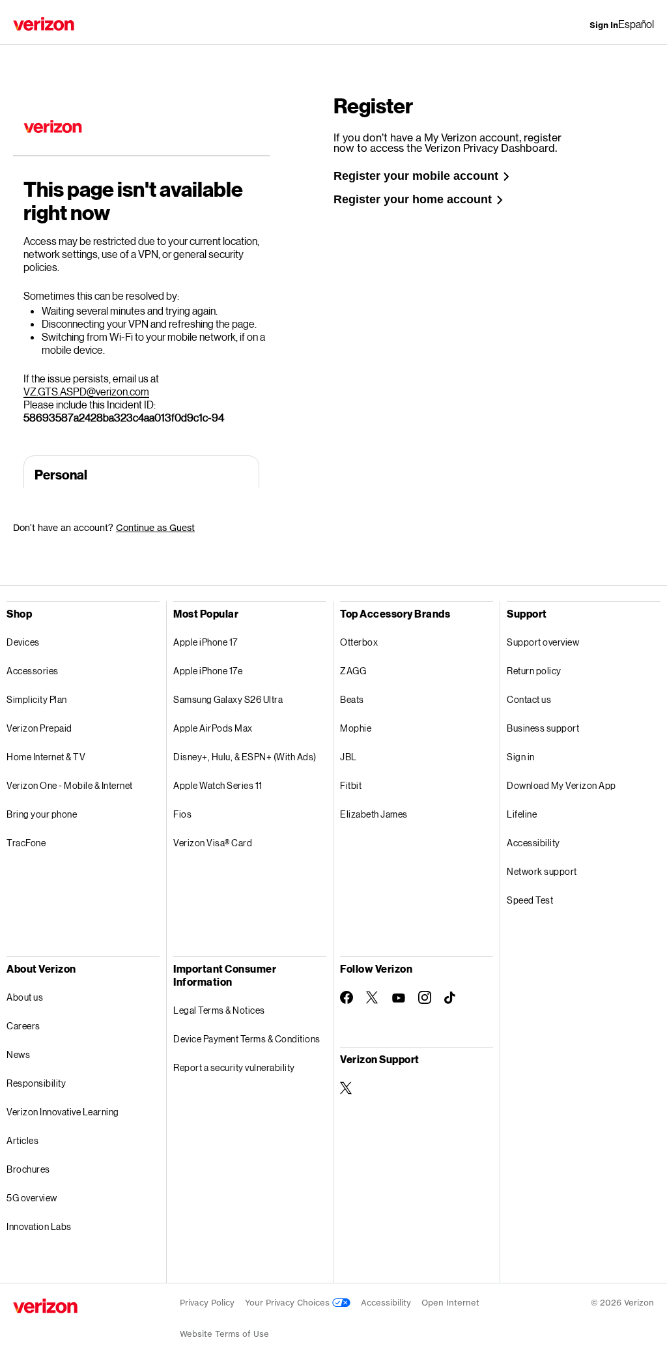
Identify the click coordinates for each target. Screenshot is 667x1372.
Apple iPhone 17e (207, 670)
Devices (23, 642)
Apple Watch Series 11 (218, 785)
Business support (543, 728)
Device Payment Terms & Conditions (246, 1038)
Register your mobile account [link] (416, 175)
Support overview (543, 642)
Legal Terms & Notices (219, 1010)
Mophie (355, 728)
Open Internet (450, 1303)
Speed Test (530, 900)
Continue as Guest (155, 527)
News (18, 1054)
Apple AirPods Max (213, 728)
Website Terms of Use (224, 1334)
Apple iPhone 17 (205, 642)
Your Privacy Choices (288, 1303)
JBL (348, 756)
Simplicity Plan (37, 699)
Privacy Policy (207, 1303)
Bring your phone (42, 814)
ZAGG (353, 670)
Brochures (28, 1169)
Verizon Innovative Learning (63, 1111)
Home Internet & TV (46, 756)
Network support (542, 871)
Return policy (534, 670)
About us (25, 997)
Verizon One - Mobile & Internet (70, 785)
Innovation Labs (39, 1226)
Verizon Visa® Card (212, 842)
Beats (352, 699)
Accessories (33, 670)
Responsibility (36, 1083)
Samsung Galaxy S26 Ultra (228, 699)
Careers (23, 1025)
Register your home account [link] (413, 199)
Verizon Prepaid (39, 728)
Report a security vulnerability (234, 1067)
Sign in (521, 756)
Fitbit (351, 785)
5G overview (32, 1197)
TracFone (26, 842)
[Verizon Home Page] (43, 24)
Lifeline (522, 814)
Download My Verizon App (561, 785)
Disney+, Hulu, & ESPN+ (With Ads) (245, 756)
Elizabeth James (374, 814)
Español (636, 24)
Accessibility (533, 842)
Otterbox (359, 642)
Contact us (529, 699)
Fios (182, 814)
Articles (22, 1140)
